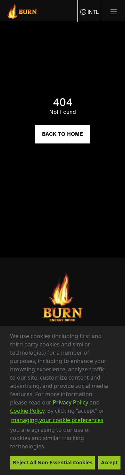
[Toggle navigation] (111, 12)
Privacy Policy (70, 402)
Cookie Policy (27, 411)
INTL (92, 12)
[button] (48, 447)
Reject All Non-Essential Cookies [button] (52, 462)
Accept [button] (109, 462)
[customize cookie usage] (52, 448)
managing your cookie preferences (57, 420)
